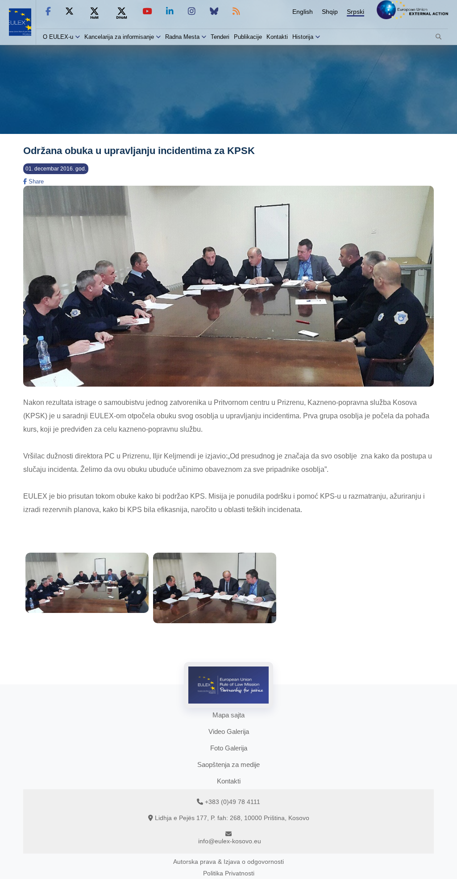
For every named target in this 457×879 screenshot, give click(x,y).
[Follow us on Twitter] (69, 11)
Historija (302, 36)
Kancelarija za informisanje (120, 36)
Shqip (330, 11)
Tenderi (220, 36)
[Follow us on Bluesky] (214, 11)
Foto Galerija (228, 748)
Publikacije (248, 36)
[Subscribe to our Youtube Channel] (147, 11)
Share (35, 181)
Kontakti (277, 36)
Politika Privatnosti (228, 873)
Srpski (355, 11)
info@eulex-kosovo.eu (229, 841)
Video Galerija (228, 731)
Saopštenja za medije (228, 764)
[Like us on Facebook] (48, 11)
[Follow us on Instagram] (191, 11)
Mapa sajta (228, 715)
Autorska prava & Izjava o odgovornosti (228, 861)
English (302, 11)
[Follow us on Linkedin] (170, 11)
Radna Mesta (182, 36)
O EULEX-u (58, 36)
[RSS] (236, 11)
